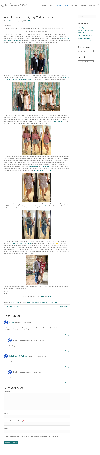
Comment (7, 391)
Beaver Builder (61, 452)
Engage (58, 5)
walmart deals (46, 302)
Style (66, 5)
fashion (28, 302)
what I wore (54, 302)
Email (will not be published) (14, 421)
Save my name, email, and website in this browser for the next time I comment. (32, 436)
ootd (33, 302)
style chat (38, 302)
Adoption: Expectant (84, 38)
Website (6, 428)
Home (44, 5)
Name (6, 413)
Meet (51, 5)
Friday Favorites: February (86, 41)
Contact (92, 5)
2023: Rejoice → (65, 306)
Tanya (11, 322)
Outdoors (74, 5)
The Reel (83, 5)
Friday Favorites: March (85, 35)
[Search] (97, 5)
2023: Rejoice (82, 28)
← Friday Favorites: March (12, 306)
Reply (67, 335)
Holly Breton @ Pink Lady (18, 356)
